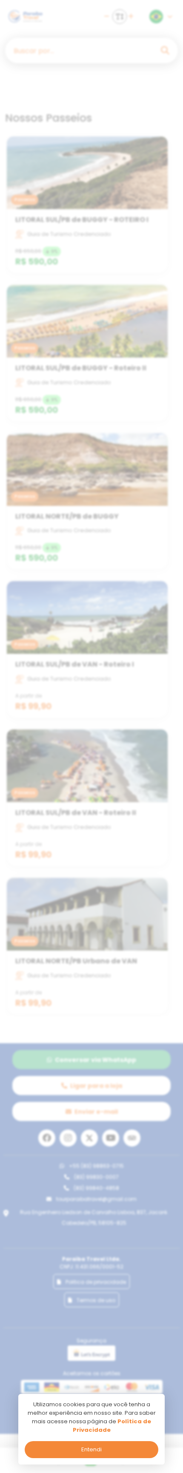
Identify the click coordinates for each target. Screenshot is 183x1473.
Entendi (91, 1449)
